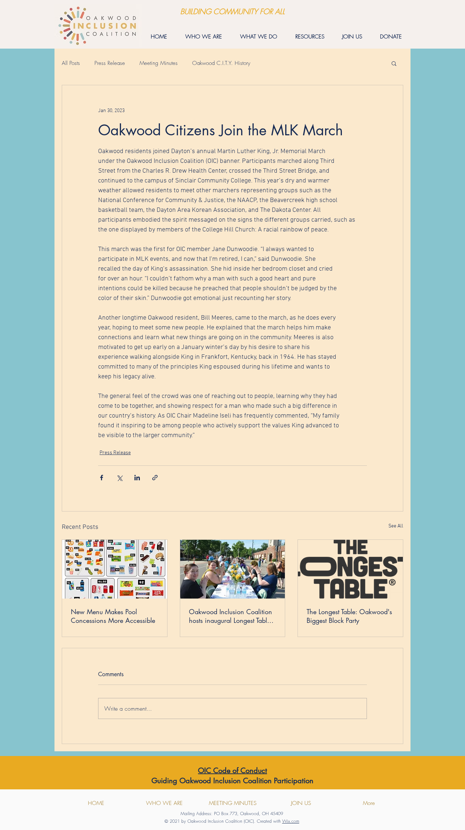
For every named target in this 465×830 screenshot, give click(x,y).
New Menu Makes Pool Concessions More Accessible (113, 616)
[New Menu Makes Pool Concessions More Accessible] (114, 569)
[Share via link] (154, 477)
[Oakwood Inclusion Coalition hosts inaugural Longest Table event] (232, 569)
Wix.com (290, 821)
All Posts (71, 63)
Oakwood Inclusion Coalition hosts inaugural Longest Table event (230, 616)
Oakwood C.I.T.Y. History (221, 63)
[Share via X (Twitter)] (119, 477)
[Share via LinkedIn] (137, 477)
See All (395, 526)
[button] (394, 63)
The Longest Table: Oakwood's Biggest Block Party (349, 616)
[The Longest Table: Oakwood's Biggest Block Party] (350, 569)
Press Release (109, 63)
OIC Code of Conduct (232, 770)
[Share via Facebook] (101, 477)
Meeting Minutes (159, 63)
